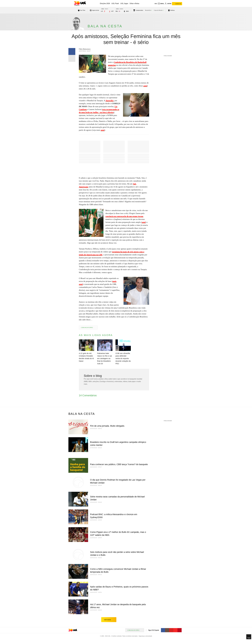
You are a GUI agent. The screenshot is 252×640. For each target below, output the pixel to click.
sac (156, 3)
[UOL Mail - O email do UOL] (161, 3)
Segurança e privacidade (145, 636)
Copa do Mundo (158, 10)
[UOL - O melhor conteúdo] (80, 3)
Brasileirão (148, 10)
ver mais (107, 620)
